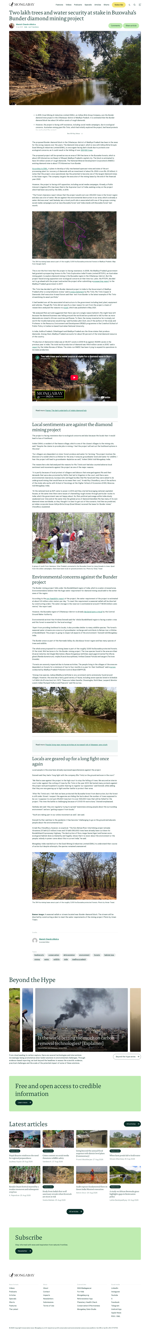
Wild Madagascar (84, 1288)
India (25, 27)
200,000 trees (86, 150)
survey (113, 667)
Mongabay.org (83, 1295)
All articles (131, 1124)
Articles (97, 5)
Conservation (53, 955)
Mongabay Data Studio (86, 1309)
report (35, 347)
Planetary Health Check (87, 1302)
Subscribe (119, 5)
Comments (115, 26)
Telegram (115, 1306)
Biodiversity (39, 955)
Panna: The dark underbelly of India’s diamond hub (66, 411)
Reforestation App (85, 1299)
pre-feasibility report (55, 599)
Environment (84, 955)
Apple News (116, 1313)
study (66, 308)
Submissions (48, 1302)
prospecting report (101, 281)
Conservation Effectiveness (88, 1306)
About (45, 1288)
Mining (37, 959)
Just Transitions (33, 27)
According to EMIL (40, 169)
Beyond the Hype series (126, 1057)
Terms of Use (48, 1306)
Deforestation (69, 955)
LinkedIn (114, 1288)
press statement (77, 292)
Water (46, 959)
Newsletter (22, 1251)
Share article (131, 26)
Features (59, 5)
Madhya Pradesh (79, 959)
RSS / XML (115, 1316)
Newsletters (48, 1299)
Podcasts (78, 5)
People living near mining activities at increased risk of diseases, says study (76, 745)
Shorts (106, 5)
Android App (116, 1309)
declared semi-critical (93, 612)
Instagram (115, 1292)
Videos (68, 5)
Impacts (46, 1295)
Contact (46, 1292)
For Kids (80, 1292)
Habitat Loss (109, 955)
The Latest (13, 1309)
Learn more (22, 1102)
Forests (97, 955)
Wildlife (56, 959)
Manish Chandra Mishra (26, 24)
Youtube (114, 1295)
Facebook (115, 1302)
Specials (88, 5)
